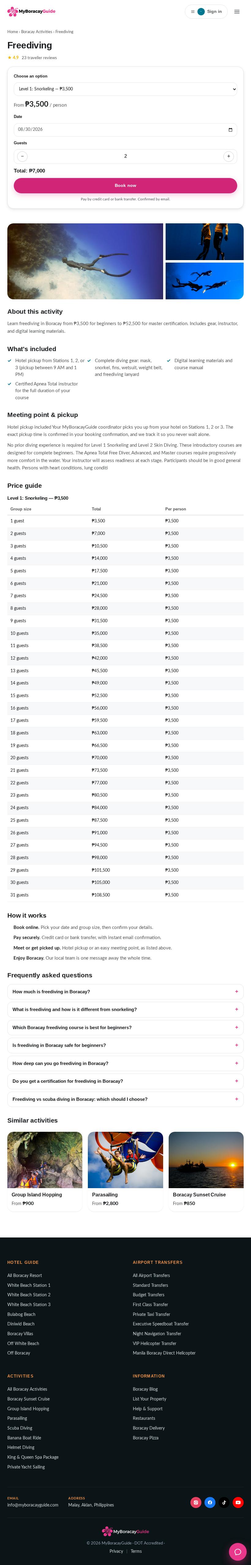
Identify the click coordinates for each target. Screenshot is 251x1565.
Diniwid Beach (21, 1324)
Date (18, 117)
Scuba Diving (19, 1428)
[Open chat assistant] (238, 1552)
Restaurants (144, 1418)
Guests (20, 143)
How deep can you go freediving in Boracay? (60, 1063)
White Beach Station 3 (29, 1305)
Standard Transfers (150, 1285)
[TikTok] (224, 1502)
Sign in (211, 11)
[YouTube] (238, 1502)
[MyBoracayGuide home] (31, 12)
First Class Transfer (150, 1305)
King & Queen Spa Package (32, 1457)
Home (12, 32)
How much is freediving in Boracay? (51, 991)
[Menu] (237, 11)
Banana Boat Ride (24, 1438)
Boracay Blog (145, 1389)
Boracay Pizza (146, 1438)
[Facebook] (209, 1502)
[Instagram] (195, 1502)
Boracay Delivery (149, 1428)
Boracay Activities (36, 32)
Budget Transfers (148, 1295)
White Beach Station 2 (29, 1295)
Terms (136, 1551)
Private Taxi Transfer (151, 1315)
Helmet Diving (20, 1448)
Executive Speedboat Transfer (161, 1324)
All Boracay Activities (27, 1389)
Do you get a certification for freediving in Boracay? (68, 1081)
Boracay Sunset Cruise (28, 1399)
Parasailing (17, 1418)
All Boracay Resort (24, 1276)
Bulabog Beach (21, 1315)
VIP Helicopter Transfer (154, 1344)
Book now (125, 185)
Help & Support (148, 1409)
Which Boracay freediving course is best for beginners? (72, 1027)
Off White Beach (23, 1344)
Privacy (116, 1551)
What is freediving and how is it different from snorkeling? (75, 1009)
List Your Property (149, 1399)
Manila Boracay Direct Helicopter (164, 1353)
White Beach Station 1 (29, 1285)
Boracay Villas (20, 1334)
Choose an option (30, 76)
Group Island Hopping (28, 1409)
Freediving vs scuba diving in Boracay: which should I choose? (80, 1099)
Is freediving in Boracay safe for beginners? (59, 1045)
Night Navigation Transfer (157, 1334)
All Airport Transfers (151, 1276)
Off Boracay (18, 1353)
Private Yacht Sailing (26, 1467)
